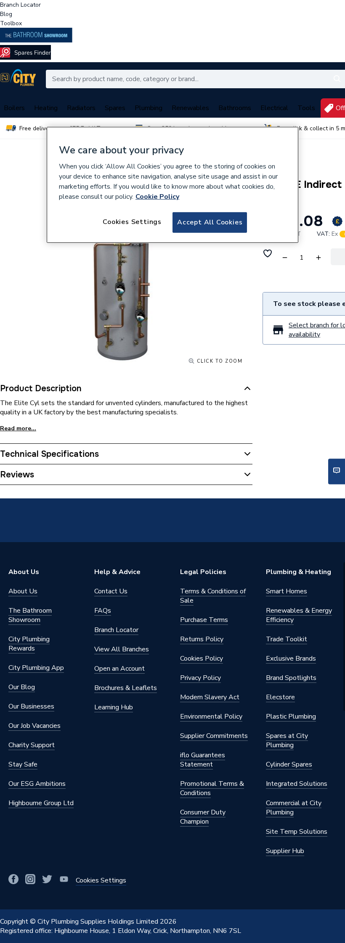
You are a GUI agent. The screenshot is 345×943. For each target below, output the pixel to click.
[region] (172, 184)
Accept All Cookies (209, 222)
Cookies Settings (132, 222)
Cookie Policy (157, 196)
